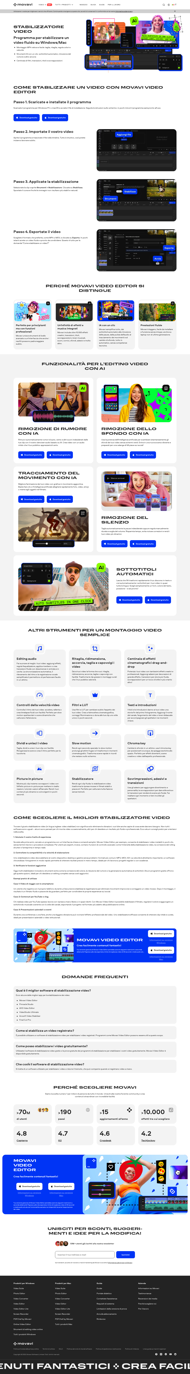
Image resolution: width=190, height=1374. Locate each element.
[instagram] (161, 1354)
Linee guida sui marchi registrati (154, 1349)
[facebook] (156, 1354)
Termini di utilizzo (49, 1349)
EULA (61, 1349)
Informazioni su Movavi (148, 1288)
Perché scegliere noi (147, 1303)
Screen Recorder (21, 1314)
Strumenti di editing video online (28, 1329)
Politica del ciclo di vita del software (79, 1349)
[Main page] (23, 4)
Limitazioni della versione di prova (112, 1309)
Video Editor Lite (21, 1309)
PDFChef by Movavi (22, 1319)
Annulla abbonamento (107, 1314)
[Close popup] (175, 11)
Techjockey (148, 1140)
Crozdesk (105, 1140)
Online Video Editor (22, 1324)
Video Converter (21, 1298)
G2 (60, 1140)
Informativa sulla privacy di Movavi (120, 1263)
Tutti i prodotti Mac (63, 1324)
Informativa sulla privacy (123, 11)
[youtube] (170, 1354)
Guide (99, 1288)
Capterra (22, 1140)
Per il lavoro (143, 1309)
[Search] (164, 5)
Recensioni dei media (147, 1298)
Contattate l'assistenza (107, 1298)
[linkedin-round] (166, 1354)
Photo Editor (19, 1293)
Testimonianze (144, 1293)
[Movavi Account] (168, 5)
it (175, 4)
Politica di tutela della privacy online (26, 1349)
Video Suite (19, 1288)
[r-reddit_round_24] (175, 1354)
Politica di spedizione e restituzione (108, 1349)
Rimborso (101, 1319)
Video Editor (19, 1303)
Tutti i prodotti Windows (25, 1334)
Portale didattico (104, 1293)
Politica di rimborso (132, 1349)
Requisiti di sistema (105, 1303)
